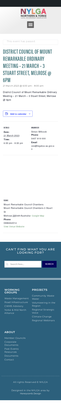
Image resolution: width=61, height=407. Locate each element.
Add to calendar (18, 113)
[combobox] (22, 264)
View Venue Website (14, 226)
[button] (30, 24)
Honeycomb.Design (30, 393)
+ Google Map (37, 216)
